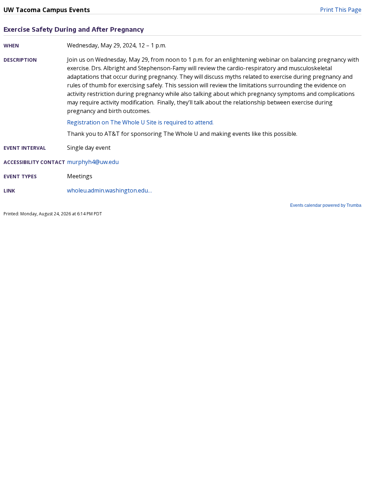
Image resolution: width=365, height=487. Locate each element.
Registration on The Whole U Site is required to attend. (140, 122)
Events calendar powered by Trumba (325, 205)
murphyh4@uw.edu (93, 162)
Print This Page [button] (340, 10)
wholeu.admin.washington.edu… (109, 190)
